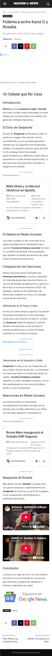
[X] (20, 46)
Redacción (7, 39)
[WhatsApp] (33, 46)
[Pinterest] (27, 46)
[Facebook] (14, 46)
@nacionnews (26, 349)
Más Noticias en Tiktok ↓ (15, 342)
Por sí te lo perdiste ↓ (13, 421)
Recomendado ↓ (11, 175)
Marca (14, 610)
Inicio (5, 12)
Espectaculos (14, 12)
